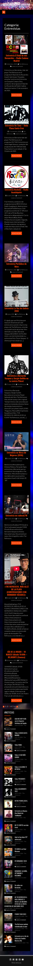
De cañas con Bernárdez (18, 886)
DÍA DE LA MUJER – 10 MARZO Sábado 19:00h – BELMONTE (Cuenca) (16, 654)
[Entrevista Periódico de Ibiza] (16, 253)
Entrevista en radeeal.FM (16, 515)
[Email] (22, 959)
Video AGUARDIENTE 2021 (20, 790)
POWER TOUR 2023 (20, 914)
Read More (16, 95)
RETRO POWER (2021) (21, 801)
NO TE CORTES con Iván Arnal (21, 826)
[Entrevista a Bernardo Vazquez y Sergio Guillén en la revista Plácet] (16, 364)
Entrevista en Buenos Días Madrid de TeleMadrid (21, 813)
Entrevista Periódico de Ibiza (16, 265)
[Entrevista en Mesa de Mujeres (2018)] (16, 441)
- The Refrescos (16, 908)
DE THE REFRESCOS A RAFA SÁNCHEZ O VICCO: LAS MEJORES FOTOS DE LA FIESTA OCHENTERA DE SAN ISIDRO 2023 (15, 901)
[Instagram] (19, 959)
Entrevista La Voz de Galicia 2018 (17, 309)
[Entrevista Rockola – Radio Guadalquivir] (16, 177)
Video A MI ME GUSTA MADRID (21, 734)
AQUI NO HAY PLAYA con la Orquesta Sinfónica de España (20, 721)
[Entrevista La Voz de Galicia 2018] (16, 296)
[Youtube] (16, 959)
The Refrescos (23, 64)
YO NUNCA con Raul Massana (20, 850)
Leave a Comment (17, 66)
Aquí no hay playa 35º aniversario (21, 838)
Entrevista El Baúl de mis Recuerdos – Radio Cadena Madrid (16, 58)
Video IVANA (18, 745)
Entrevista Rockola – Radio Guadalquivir (16, 191)
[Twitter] (13, 959)
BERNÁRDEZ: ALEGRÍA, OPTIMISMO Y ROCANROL (21, 873)
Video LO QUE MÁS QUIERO (20, 756)
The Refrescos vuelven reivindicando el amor (21, 925)
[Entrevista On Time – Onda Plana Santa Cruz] (16, 114)
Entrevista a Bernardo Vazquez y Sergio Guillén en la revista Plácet (16, 378)
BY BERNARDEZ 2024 (21, 861)
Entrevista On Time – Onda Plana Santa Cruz (16, 127)
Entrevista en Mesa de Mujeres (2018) (16, 454)
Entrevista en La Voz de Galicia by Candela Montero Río (21, 938)
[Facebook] (10, 959)
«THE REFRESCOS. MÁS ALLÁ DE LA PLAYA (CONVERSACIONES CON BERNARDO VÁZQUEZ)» (17, 590)
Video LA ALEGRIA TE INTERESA (21, 768)
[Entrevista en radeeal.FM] (16, 504)
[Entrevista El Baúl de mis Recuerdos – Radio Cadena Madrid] (16, 44)
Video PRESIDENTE (20, 779)
